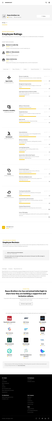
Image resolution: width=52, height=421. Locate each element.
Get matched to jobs (6, 388)
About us (29, 397)
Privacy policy (30, 402)
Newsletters (4, 392)
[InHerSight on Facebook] (39, 418)
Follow (43, 16)
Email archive (30, 412)
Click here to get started (26, 303)
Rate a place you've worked (8, 390)
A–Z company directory (32, 410)
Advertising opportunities (7, 397)
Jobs (3, 379)
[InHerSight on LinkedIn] (45, 418)
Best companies (5, 383)
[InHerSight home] (8, 2)
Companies (4, 381)
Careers (29, 398)
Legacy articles (31, 408)
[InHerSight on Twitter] (42, 418)
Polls (3, 385)
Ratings (4, 22)
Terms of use (30, 404)
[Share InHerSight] (36, 418)
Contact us (30, 400)
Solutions (30, 379)
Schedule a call (5, 398)
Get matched (18, 17)
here (41, 277)
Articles (3, 386)
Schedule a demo (31, 381)
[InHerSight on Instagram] (48, 418)
